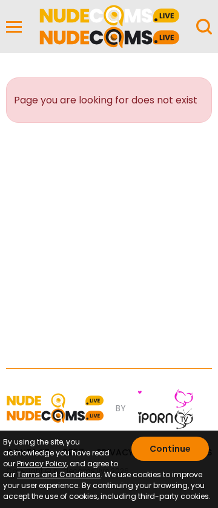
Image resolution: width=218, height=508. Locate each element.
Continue (170, 449)
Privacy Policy (42, 463)
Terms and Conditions (59, 474)
